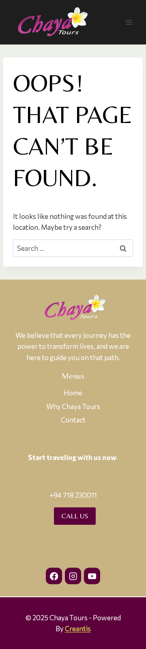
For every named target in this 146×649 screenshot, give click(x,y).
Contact (73, 420)
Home (73, 392)
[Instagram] (73, 576)
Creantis (78, 628)
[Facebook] (54, 576)
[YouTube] (92, 576)
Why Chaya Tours (73, 406)
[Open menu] (128, 22)
